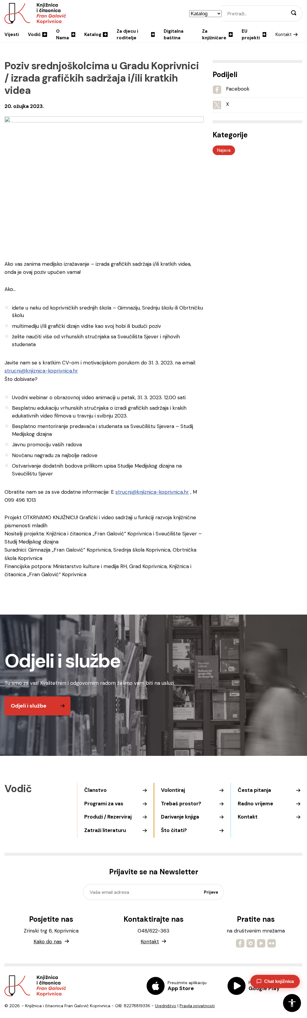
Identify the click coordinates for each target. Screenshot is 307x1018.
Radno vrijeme (255, 803)
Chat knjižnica (279, 981)
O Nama (62, 34)
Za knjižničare (214, 34)
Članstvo (95, 790)
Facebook (237, 88)
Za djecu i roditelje (127, 34)
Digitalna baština (173, 34)
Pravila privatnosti (197, 1005)
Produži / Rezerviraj (108, 816)
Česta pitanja (254, 790)
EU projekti (251, 34)
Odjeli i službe (28, 705)
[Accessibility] (292, 1003)
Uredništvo (165, 1005)
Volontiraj (173, 790)
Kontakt (284, 34)
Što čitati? (174, 830)
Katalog (92, 34)
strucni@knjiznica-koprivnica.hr (41, 370)
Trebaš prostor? (181, 803)
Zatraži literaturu (105, 830)
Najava (224, 150)
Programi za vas (103, 803)
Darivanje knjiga (180, 816)
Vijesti (11, 34)
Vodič (34, 34)
